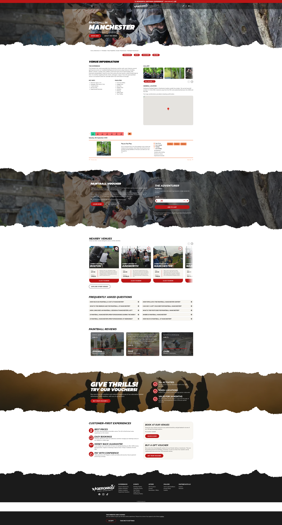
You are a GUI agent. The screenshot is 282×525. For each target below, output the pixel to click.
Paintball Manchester (133, 50)
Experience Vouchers (123, 492)
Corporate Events (138, 488)
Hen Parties (136, 490)
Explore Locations (123, 490)
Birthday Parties (137, 487)
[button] (192, 81)
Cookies (166, 490)
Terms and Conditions (169, 487)
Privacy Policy (167, 488)
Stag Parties (136, 492)
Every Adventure (96, 50)
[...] (121, 152)
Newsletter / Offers (154, 490)
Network (181, 488)
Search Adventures (123, 487)
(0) (190, 6)
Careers (181, 487)
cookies (162, 516)
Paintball (104, 50)
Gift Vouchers (152, 487)
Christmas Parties (138, 494)
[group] (104, 264)
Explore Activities (123, 488)
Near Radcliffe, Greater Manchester (117, 50)
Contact (151, 488)
